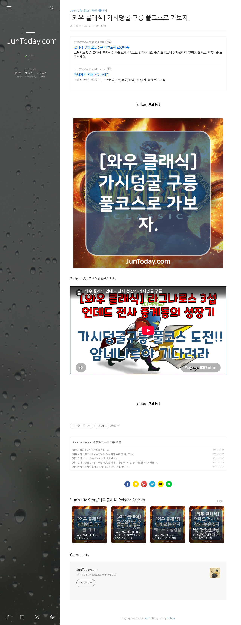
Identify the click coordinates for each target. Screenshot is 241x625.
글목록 (17, 73)
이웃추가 (42, 73)
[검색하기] (52, 8)
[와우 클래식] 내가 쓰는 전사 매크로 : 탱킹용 (92, 458)
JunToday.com (32, 41)
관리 (52, 617)
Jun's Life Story (81, 442)
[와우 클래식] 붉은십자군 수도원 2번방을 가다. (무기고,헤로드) (101, 454)
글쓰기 (7, 617)
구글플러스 (144, 484)
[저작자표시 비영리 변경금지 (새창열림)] (114, 425)
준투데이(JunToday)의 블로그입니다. (96, 574)
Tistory (171, 618)
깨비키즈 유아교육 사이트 (91, 75)
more (220, 501)
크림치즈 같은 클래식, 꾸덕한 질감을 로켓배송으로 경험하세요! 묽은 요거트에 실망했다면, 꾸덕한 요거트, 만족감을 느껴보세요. (148, 54)
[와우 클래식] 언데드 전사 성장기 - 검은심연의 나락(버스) (99, 467)
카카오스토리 (136, 484)
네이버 (169, 484)
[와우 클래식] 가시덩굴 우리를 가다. (88, 450)
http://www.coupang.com (89, 41)
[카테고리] (9, 8)
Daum (146, 618)
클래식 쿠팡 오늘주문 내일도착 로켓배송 (101, 47)
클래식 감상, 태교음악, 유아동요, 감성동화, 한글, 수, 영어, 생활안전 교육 (119, 80)
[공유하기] (84, 426)
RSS (37, 617)
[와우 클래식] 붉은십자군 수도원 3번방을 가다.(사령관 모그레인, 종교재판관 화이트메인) (113, 462)
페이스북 (127, 484)
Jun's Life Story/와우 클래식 (88, 10)
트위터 (152, 484)
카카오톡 (161, 484)
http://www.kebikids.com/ (89, 69)
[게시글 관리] (89, 426)
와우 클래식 (96, 442)
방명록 (29, 73)
